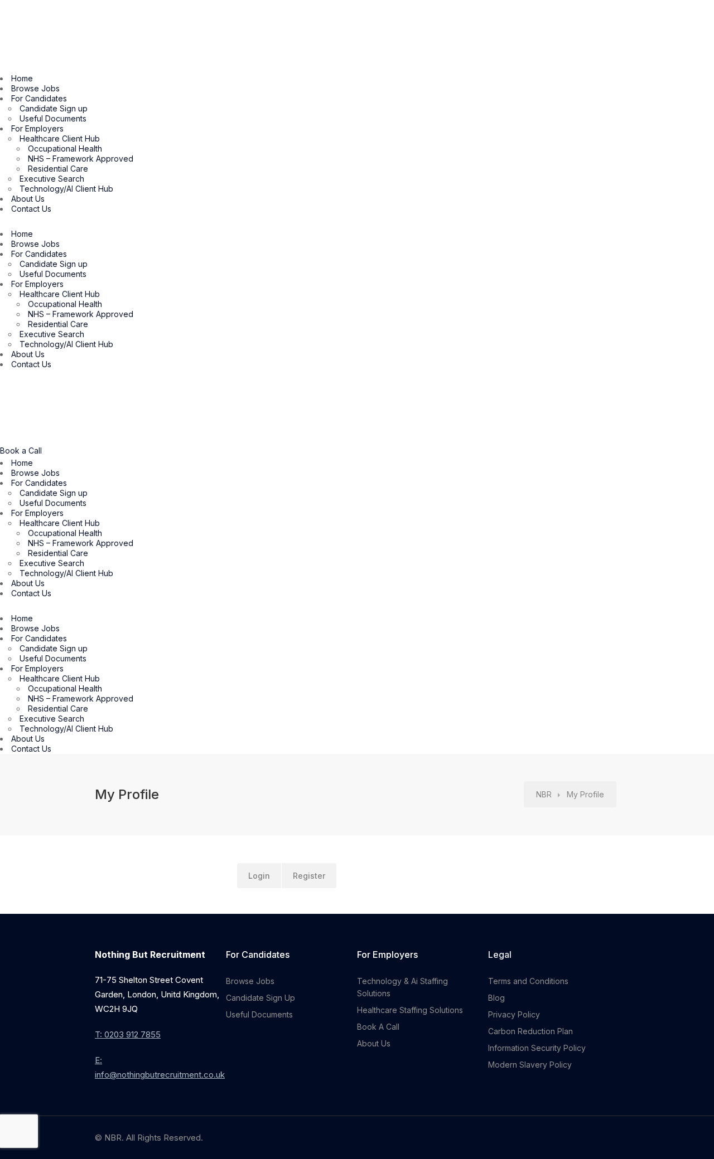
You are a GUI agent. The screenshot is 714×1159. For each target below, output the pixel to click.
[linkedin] (612, 1138)
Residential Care (58, 168)
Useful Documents (53, 118)
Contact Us (31, 208)
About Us (28, 198)
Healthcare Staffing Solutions (410, 1010)
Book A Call (378, 1026)
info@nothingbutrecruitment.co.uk (160, 1074)
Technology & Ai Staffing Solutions (402, 987)
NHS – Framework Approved (80, 158)
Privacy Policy (514, 1014)
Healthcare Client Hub (60, 138)
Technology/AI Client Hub (66, 188)
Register (309, 875)
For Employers (37, 128)
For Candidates (39, 98)
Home (22, 78)
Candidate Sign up (54, 108)
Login (259, 875)
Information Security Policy (537, 1048)
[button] (357, 221)
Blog (496, 997)
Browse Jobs (35, 88)
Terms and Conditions (528, 981)
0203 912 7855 (132, 1034)
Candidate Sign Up (260, 997)
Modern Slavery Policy (530, 1064)
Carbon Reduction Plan (530, 1031)
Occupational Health (65, 148)
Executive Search (52, 178)
